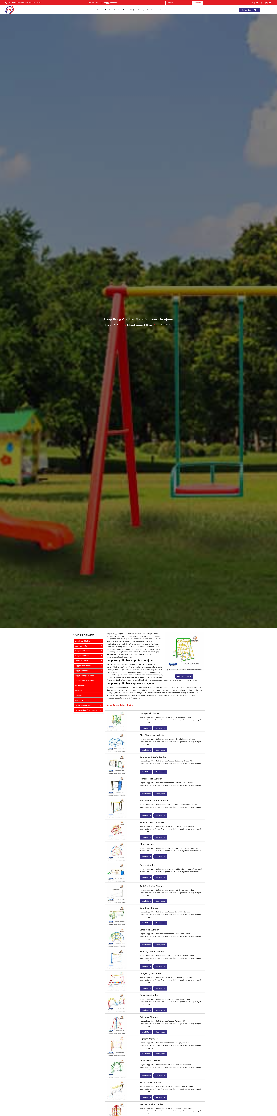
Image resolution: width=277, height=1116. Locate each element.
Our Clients (151, 10)
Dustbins (78, 695)
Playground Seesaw (82, 671)
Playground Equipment (84, 705)
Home (91, 10)
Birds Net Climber (149, 929)
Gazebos (78, 690)
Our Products (119, 10)
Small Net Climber (149, 908)
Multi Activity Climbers (152, 822)
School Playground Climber (140, 325)
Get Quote (160, 728)
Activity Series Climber (152, 886)
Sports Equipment (82, 700)
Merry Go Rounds (82, 661)
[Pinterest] (265, 2)
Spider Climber (148, 865)
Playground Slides (82, 656)
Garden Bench (80, 685)
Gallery (141, 10)
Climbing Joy (147, 844)
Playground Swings (82, 651)
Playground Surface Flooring (86, 710)
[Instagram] (261, 2)
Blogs (132, 10)
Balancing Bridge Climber (153, 757)
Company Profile (104, 10)
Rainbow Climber (149, 1017)
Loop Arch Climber (150, 1060)
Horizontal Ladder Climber (154, 800)
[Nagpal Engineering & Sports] (9, 10)
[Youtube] (270, 2)
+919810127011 (22, 3)
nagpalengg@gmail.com (108, 3)
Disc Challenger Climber (153, 735)
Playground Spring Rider (84, 675)
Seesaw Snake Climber (152, 1104)
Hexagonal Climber (150, 713)
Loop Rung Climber (82, 641)
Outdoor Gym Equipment (84, 680)
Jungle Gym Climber (151, 973)
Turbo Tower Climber (151, 1082)
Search (198, 3)
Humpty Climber (149, 1039)
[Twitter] (257, 2)
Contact (162, 10)
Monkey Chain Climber (152, 951)
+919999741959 (34, 3)
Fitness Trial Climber (151, 778)
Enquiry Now (185, 676)
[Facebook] (252, 2)
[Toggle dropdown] (126, 10)
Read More (146, 728)
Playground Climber (83, 666)
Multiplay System (81, 646)
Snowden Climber (149, 995)
